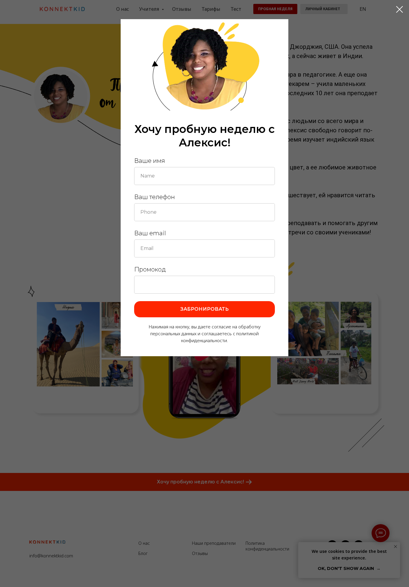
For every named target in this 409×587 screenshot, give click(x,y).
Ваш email (150, 233)
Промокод (150, 269)
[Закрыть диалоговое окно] (399, 9)
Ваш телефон (154, 197)
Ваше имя (149, 160)
